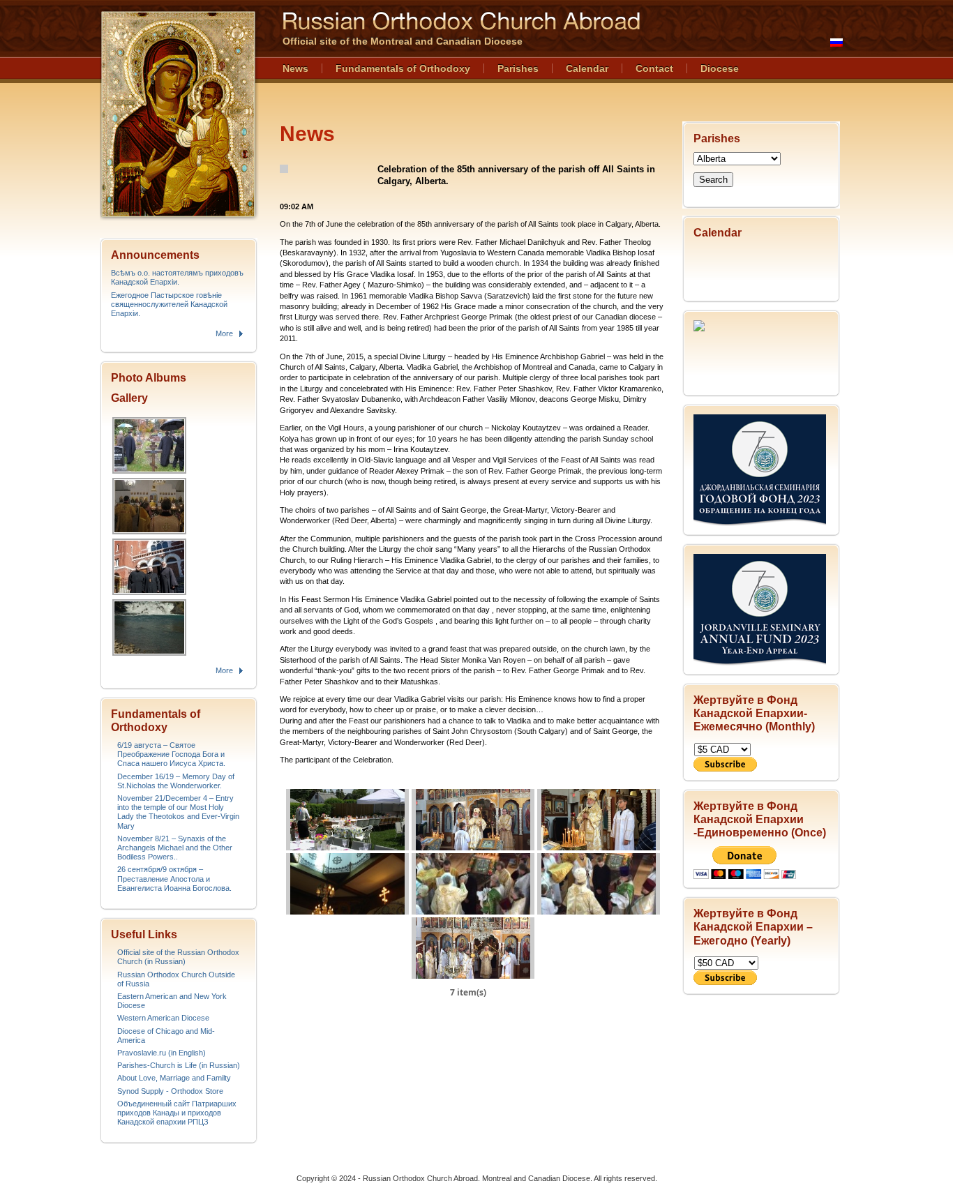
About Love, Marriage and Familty (174, 1078)
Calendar (587, 68)
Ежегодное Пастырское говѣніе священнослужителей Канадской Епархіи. (169, 304)
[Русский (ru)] (836, 42)
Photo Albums (148, 378)
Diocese (719, 68)
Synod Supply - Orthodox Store (170, 1091)
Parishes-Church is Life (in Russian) (178, 1065)
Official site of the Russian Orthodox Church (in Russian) (178, 956)
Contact (654, 68)
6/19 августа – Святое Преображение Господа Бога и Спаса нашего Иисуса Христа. (171, 754)
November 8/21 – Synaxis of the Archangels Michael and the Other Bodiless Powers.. (174, 847)
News (295, 68)
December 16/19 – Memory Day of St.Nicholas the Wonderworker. (175, 781)
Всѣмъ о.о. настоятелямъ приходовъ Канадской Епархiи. (177, 277)
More (224, 333)
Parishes (518, 68)
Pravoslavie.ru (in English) (161, 1052)
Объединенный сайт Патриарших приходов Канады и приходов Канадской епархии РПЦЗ (177, 1112)
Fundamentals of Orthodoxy (403, 68)
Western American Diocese (163, 1018)
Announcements (155, 255)
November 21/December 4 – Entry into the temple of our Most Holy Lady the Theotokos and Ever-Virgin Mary (178, 812)
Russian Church (178, 114)
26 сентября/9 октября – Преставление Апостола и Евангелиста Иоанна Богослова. (174, 878)
